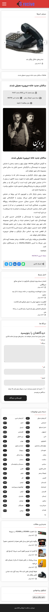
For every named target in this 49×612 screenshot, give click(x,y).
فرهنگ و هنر (27, 98)
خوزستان (36, 450)
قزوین (36, 478)
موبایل (13, 501)
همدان (36, 510)
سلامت (36, 459)
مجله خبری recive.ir (39, 255)
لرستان (36, 496)
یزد (36, 515)
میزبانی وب (36, 505)
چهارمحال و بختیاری (36, 446)
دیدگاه (42, 343)
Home (44, 75)
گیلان (13, 492)
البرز (36, 437)
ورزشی (13, 511)
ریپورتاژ (14, 450)
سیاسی (36, 464)
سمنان (13, 459)
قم (13, 478)
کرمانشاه (36, 487)
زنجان (36, 455)
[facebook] (19, 264)
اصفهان (36, 432)
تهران (13, 441)
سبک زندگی (13, 455)
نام (43, 367)
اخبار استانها (36, 427)
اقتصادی (13, 432)
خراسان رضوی (13, 446)
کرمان (13, 482)
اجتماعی (36, 423)
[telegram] (10, 264)
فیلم (13, 473)
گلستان (36, 492)
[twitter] (6, 264)
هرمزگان (13, 505)
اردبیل (13, 427)
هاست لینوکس (24, 608)
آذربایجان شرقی (36, 418)
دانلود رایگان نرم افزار (39, 597)
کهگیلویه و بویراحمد (13, 487)
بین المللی (13, 437)
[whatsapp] (23, 264)
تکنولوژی (36, 441)
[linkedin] (15, 264)
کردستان (36, 482)
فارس (13, 469)
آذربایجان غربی (13, 418)
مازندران (13, 496)
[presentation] (44, 42)
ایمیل (43, 378)
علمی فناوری (36, 469)
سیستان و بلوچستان (13, 464)
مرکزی (36, 501)
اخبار (13, 423)
